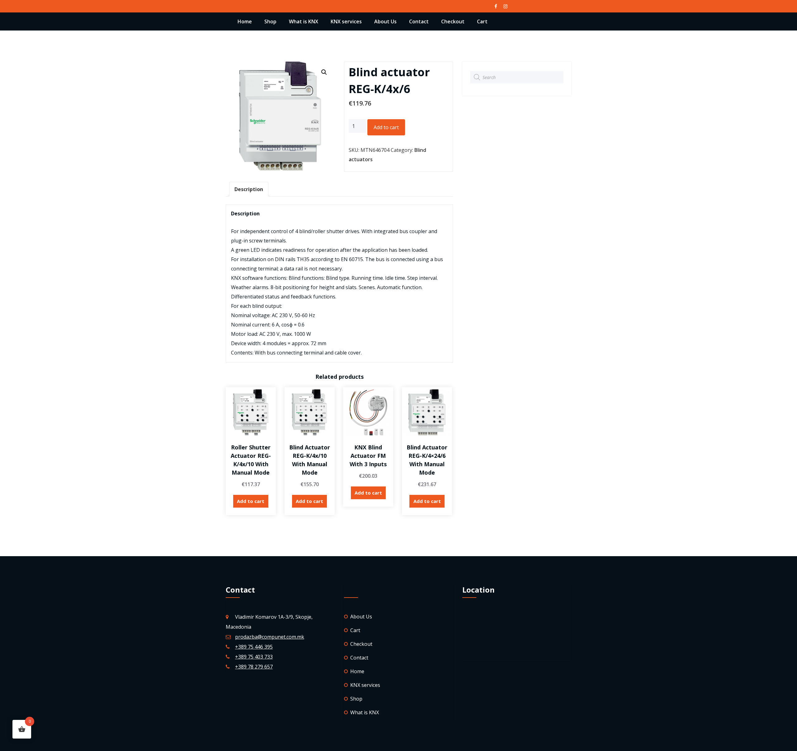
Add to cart (386, 127)
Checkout (453, 21)
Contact (419, 21)
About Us (385, 21)
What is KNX (303, 21)
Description (248, 189)
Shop (270, 21)
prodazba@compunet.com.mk (269, 636)
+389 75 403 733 (254, 656)
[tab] (248, 189)
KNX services (346, 21)
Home (245, 21)
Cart (482, 21)
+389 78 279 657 (254, 666)
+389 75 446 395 (254, 646)
